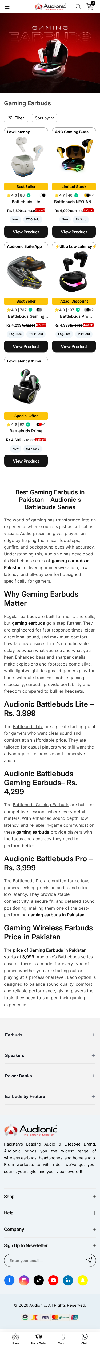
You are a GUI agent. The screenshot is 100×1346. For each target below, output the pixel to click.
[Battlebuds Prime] (26, 386)
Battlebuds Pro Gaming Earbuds (74, 316)
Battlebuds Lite (28, 726)
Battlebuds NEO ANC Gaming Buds (74, 201)
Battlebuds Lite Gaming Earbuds (26, 201)
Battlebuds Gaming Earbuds (26, 316)
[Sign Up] (89, 1260)
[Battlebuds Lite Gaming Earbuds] (26, 157)
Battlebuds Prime (26, 430)
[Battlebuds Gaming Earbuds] (26, 272)
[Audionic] (50, 6)
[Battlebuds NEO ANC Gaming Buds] (74, 157)
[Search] (78, 6)
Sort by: (42, 117)
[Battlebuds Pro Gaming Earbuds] (74, 272)
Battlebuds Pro (28, 880)
